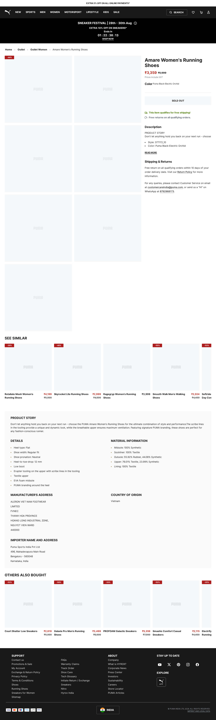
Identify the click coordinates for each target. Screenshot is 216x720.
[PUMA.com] (7, 12)
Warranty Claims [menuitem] (70, 664)
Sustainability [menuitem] (115, 680)
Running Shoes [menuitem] (20, 688)
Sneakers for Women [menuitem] (23, 692)
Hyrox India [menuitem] (67, 692)
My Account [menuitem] (18, 668)
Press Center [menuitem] (115, 672)
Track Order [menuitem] (67, 668)
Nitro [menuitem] (64, 688)
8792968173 (167, 191)
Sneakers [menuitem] (66, 684)
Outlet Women (38, 49)
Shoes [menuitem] (15, 684)
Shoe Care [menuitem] (67, 672)
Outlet (21, 49)
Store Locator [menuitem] (115, 688)
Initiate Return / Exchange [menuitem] (75, 680)
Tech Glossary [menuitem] (69, 676)
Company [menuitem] (113, 659)
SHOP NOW (108, 38)
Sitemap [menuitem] (16, 696)
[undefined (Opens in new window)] (161, 682)
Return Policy (184, 171)
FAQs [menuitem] (64, 659)
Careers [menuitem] (112, 684)
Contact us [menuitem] (18, 659)
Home (8, 49)
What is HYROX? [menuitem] (117, 664)
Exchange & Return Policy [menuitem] (26, 672)
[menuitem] (18, 12)
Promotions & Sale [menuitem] (22, 664)
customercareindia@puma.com (165, 187)
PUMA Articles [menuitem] (116, 692)
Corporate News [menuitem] (117, 668)
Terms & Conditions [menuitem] (22, 680)
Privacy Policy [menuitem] (19, 676)
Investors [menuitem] (113, 676)
